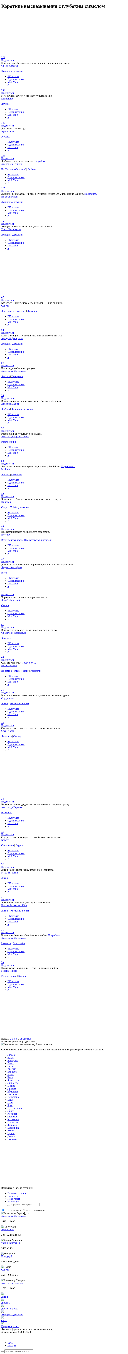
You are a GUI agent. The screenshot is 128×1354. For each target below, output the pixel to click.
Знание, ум (13, 1080)
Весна (10, 1130)
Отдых (4, 507)
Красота (11, 1069)
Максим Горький (10, 872)
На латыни (13, 1201)
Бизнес (11, 1085)
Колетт (5, 840)
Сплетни (12, 1116)
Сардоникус (7, 698)
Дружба (5, 103)
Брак (9, 1105)
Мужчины (12, 1091)
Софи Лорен (8, 731)
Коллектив (13, 1119)
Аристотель (7, 131)
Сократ (5, 305)
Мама (10, 1099)
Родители (35, 670)
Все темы (12, 1139)
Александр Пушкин (11, 164)
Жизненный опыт (19, 703)
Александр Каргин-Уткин (15, 436)
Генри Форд (7, 98)
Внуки (4, 572)
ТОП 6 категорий (35, 1210)
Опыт (10, 1063)
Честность (6, 812)
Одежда (17, 736)
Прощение (17, 376)
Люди (10, 1066)
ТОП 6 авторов (13, 1210)
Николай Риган (9, 196)
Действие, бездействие (13, 311)
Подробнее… (41, 161)
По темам (12, 1196)
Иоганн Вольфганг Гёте (14, 905)
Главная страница (16, 1193)
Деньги (11, 1136)
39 (21, 1038)
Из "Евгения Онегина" (13, 169)
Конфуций (6, 1256)
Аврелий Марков (10, 403)
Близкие (22, 976)
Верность (12, 1071)
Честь (10, 1077)
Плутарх (5, 534)
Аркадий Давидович (12, 338)
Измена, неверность (11, 540)
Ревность (6, 943)
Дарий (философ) (10, 600)
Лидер (10, 1111)
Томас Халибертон (11, 229)
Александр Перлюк (11, 807)
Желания (32, 311)
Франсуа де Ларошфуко (13, 371)
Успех (10, 1074)
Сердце (19, 845)
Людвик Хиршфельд (12, 567)
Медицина (13, 1127)
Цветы (11, 1133)
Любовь (31, 169)
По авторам (13, 1198)
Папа (10, 1102)
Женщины (12, 1060)
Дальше (27, 1038)
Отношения (7, 845)
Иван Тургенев (9, 665)
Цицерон (6, 502)
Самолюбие (19, 943)
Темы (10, 1342)
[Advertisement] (64, 34)
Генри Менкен (9, 970)
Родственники (9, 441)
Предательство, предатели (38, 540)
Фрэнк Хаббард (9, 65)
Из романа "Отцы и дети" (15, 670)
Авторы (11, 1345)
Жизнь (4, 703)
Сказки (5, 605)
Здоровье (12, 1125)
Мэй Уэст (6, 469)
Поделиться (7, 60)
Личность (6, 736)
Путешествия (14, 1108)
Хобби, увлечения (19, 507)
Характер (6, 638)
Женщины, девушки (12, 71)
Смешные (16, 474)
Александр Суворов (12, 1283)
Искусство (13, 1097)
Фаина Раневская (10, 1243)
